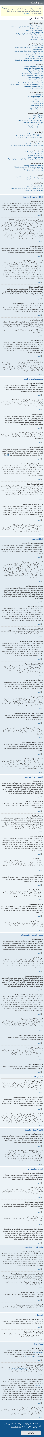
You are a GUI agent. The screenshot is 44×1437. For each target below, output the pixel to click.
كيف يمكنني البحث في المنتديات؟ (34, 151)
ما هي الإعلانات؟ (38, 103)
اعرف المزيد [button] (16, 1427)
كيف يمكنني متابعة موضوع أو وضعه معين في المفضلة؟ (28, 167)
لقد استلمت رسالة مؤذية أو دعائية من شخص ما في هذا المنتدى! (26, 137)
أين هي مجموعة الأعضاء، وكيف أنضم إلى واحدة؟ (30, 120)
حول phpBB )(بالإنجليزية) (31, 1356)
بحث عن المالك (38, 1385)
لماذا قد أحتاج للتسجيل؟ (36, 25)
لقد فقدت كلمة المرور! (37, 35)
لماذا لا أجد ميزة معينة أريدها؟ (35, 186)
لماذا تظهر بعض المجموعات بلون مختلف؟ (32, 124)
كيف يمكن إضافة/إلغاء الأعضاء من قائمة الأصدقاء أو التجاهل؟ (27, 145)
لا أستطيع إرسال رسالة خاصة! (35, 134)
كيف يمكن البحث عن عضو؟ (35, 157)
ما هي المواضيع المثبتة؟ (37, 105)
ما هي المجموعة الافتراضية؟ (35, 126)
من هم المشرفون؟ (38, 116)
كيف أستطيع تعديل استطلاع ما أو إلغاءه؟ (32, 75)
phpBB (7, 455)
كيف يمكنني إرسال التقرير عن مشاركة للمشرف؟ (30, 82)
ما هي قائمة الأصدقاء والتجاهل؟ (34, 143)
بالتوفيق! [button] (31, 1433)
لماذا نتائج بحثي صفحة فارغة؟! (35, 155)
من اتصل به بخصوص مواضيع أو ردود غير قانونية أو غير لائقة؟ (27, 188)
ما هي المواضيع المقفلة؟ (36, 107)
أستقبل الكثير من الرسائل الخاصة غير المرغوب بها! (29, 135)
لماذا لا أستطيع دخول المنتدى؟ (35, 77)
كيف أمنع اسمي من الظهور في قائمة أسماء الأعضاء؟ (29, 47)
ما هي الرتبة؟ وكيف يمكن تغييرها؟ (34, 58)
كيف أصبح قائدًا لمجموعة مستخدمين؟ (33, 122)
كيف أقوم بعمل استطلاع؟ (36, 71)
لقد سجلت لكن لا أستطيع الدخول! (34, 30)
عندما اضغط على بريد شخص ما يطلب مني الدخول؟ (29, 60)
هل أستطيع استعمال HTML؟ (35, 96)
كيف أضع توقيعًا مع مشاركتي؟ (35, 70)
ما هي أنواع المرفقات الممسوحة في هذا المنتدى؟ (30, 176)
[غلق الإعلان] (2, 8)
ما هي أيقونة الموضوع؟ (36, 108)
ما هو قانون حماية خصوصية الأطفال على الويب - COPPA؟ (27, 26)
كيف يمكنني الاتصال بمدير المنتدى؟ (33, 190)
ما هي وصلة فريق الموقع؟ (36, 127)
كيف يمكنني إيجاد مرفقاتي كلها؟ (34, 178)
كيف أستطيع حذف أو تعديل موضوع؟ (33, 68)
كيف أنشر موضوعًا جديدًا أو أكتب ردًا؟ (33, 66)
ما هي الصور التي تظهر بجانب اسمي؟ (33, 54)
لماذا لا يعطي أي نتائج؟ (37, 153)
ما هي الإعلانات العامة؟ (37, 101)
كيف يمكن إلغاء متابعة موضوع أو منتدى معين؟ (31, 170)
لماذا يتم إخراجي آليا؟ (37, 37)
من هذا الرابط (27, 13)
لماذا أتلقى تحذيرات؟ (37, 81)
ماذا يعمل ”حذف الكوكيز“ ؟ (36, 39)
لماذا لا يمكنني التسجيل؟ (36, 28)
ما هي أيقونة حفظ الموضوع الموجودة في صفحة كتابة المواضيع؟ (26, 84)
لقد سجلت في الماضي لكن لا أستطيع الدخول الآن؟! (29, 34)
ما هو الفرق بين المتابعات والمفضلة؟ (33, 165)
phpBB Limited (38, 1352)
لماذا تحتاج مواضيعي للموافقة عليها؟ (33, 86)
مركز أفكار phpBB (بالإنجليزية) (18, 1369)
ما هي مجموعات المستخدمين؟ (35, 118)
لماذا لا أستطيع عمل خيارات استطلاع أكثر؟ (32, 73)
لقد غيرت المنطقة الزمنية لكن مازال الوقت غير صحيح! (28, 51)
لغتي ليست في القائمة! (37, 53)
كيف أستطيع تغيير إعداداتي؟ (35, 45)
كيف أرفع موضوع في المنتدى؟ (35, 88)
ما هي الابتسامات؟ (38, 98)
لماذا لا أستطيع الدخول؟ (36, 32)
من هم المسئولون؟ (38, 115)
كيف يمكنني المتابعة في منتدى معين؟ (33, 168)
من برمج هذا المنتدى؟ (37, 184)
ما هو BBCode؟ (38, 94)
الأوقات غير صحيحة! (38, 49)
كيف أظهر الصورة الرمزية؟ (35, 56)
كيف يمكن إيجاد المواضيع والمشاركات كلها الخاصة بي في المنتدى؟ (25, 159)
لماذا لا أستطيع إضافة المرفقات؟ (34, 79)
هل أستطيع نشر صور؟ (37, 99)
